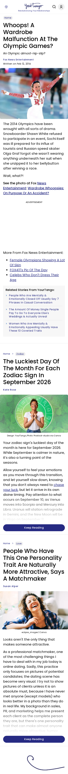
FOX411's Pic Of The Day (29, 270)
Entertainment (14, 188)
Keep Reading (34, 528)
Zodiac (20, 354)
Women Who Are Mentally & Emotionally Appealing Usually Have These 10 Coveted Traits (33, 327)
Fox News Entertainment (18, 59)
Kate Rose (9, 389)
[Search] (53, 6)
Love (19, 543)
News (41, 183)
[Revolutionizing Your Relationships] (34, 6)
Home (7, 17)
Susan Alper (10, 586)
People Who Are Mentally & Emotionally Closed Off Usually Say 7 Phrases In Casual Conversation (34, 299)
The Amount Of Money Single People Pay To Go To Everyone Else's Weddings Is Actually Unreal (34, 313)
